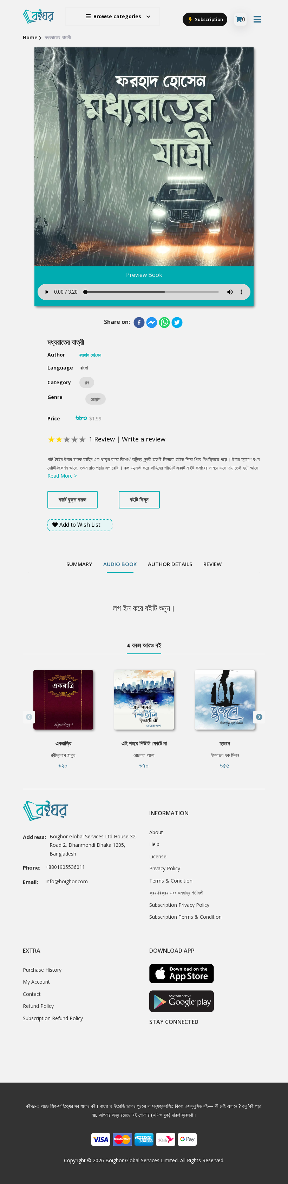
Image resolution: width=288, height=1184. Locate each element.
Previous (29, 717)
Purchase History (42, 969)
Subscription (208, 19)
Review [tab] (212, 563)
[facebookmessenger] (151, 322)
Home (30, 37)
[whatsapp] (164, 322)
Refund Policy (38, 1006)
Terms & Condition (170, 880)
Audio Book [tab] (120, 563)
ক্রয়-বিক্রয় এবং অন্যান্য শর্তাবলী (176, 892)
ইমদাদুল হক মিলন (225, 755)
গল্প (87, 382)
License (157, 856)
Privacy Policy (164, 868)
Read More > (62, 475)
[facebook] (139, 322)
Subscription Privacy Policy (179, 905)
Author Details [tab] (170, 563)
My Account (36, 981)
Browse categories (117, 16)
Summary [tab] (79, 563)
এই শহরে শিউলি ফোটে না (144, 743)
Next (259, 717)
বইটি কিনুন (139, 499)
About (156, 832)
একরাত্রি (63, 743)
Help (154, 844)
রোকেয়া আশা (144, 755)
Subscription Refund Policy (53, 1018)
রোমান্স (95, 399)
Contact (32, 994)
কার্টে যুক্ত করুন (72, 499)
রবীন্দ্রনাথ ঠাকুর (63, 755)
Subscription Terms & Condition (185, 916)
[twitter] (177, 322)
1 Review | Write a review (127, 439)
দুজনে (225, 743)
